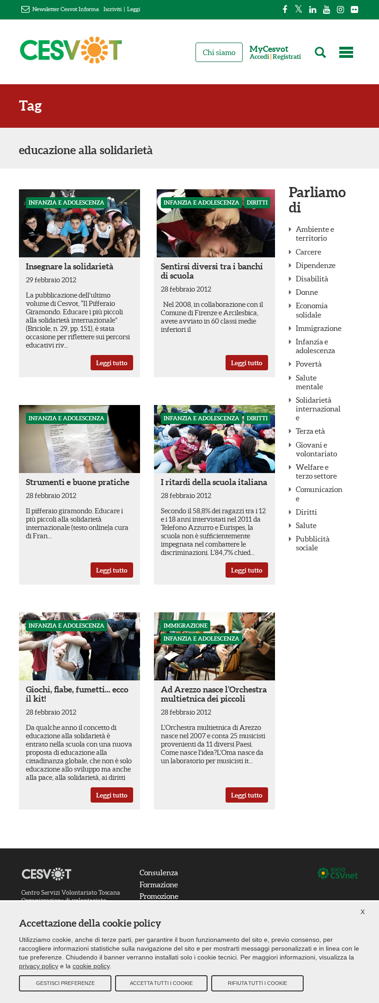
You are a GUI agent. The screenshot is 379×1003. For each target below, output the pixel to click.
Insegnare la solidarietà (69, 266)
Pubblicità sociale (313, 543)
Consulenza (159, 872)
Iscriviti (113, 9)
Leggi (133, 9)
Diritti (257, 202)
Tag (30, 105)
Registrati (287, 56)
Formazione (159, 884)
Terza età (310, 431)
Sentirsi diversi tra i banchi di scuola (212, 271)
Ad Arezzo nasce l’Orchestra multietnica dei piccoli (214, 694)
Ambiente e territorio (315, 233)
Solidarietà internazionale (318, 409)
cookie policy (91, 966)
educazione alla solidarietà (86, 150)
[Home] (71, 54)
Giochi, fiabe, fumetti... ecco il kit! (77, 694)
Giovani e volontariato (316, 449)
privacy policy (38, 966)
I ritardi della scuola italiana (214, 482)
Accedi (259, 56)
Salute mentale (309, 382)
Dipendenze (316, 265)
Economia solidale (312, 309)
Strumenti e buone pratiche (77, 482)
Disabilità (312, 278)
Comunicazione (319, 493)
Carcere (308, 252)
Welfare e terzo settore (316, 471)
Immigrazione (186, 626)
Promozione (159, 896)
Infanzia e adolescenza (66, 202)
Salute (306, 525)
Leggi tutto (112, 363)
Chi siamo (219, 52)
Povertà (309, 364)
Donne (307, 292)
